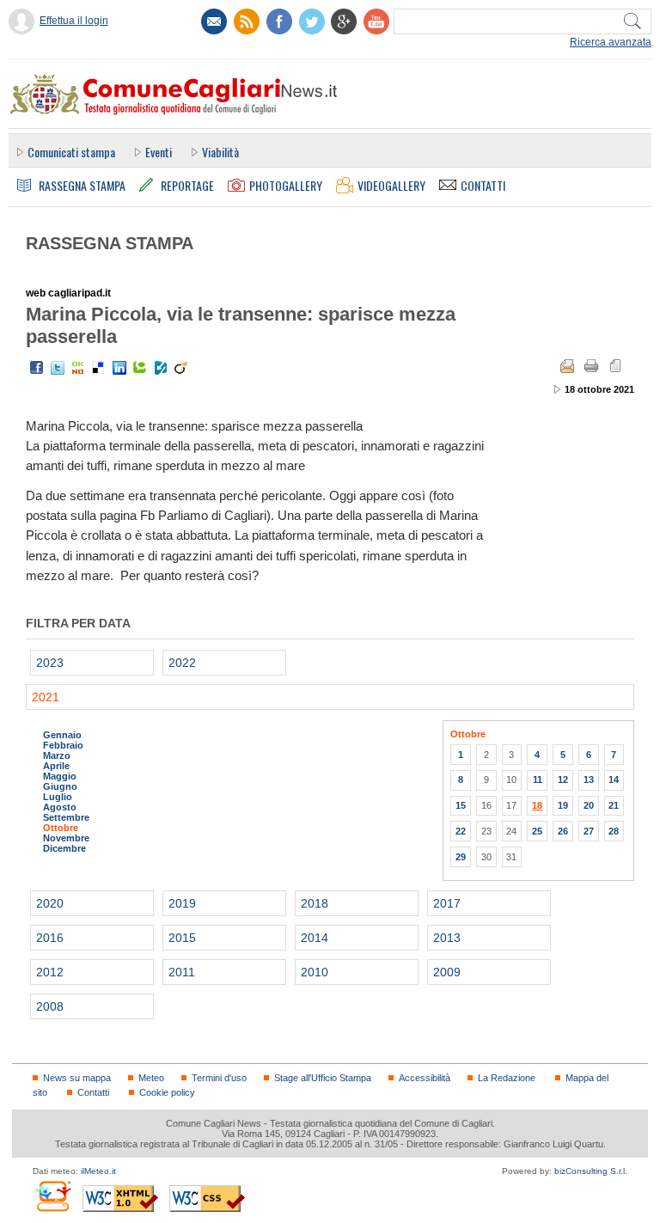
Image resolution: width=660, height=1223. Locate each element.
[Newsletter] (214, 21)
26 (563, 831)
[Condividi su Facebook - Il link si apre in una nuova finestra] (37, 368)
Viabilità (220, 152)
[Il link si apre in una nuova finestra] (279, 21)
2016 (50, 938)
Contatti (93, 1092)
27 (589, 831)
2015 (182, 938)
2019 (182, 903)
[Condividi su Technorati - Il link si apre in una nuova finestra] (140, 368)
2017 (447, 903)
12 (563, 779)
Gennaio (62, 735)
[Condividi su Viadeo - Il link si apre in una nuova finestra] (181, 368)
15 (460, 805)
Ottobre (60, 827)
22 (460, 831)
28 (613, 831)
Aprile (56, 766)
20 (589, 805)
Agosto (59, 807)
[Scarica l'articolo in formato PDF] (615, 366)
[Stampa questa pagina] (591, 366)
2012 (50, 972)
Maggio (59, 776)
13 (589, 779)
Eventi (158, 152)
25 (537, 831)
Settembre (66, 817)
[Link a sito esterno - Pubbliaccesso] (52, 1196)
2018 (314, 903)
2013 (447, 938)
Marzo (56, 755)
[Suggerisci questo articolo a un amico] (567, 366)
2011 (181, 972)
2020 (50, 903)
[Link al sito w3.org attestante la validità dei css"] (207, 1198)
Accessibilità (424, 1078)
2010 (314, 972)
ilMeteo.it (98, 1171)
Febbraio (63, 745)
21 (613, 805)
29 (460, 857)
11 (537, 779)
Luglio (57, 797)
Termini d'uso (219, 1078)
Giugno (60, 786)
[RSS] (247, 21)
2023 (50, 663)
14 (613, 779)
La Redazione (506, 1078)
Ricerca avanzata (610, 42)
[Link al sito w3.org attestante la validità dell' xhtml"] (120, 1198)
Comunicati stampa (71, 152)
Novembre (66, 838)
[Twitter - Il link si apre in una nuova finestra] (57, 368)
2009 (447, 972)
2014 (314, 938)
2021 (45, 697)
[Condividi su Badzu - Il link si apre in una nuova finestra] (161, 368)
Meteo (151, 1078)
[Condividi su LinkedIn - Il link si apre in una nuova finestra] (119, 368)
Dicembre (64, 848)
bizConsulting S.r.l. (590, 1171)
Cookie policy (167, 1092)
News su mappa (77, 1078)
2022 (182, 663)
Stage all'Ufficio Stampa (322, 1078)
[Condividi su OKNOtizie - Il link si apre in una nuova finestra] (78, 368)
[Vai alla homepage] (173, 93)
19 (563, 805)
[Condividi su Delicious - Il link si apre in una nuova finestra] (99, 368)
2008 (50, 1006)
